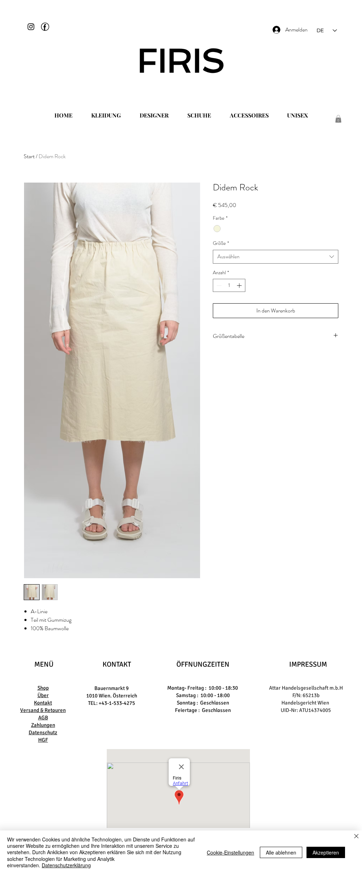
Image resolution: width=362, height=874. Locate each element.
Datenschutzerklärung (66, 865)
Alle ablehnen (281, 852)
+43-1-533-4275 (117, 703)
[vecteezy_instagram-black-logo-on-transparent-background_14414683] (31, 27)
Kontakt (43, 703)
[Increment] (239, 285)
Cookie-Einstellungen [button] (230, 852)
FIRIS (181, 60)
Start (29, 156)
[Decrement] (218, 285)
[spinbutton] (229, 285)
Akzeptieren (326, 852)
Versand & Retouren (43, 710)
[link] (338, 119)
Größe (221, 243)
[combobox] (275, 257)
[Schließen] (356, 836)
